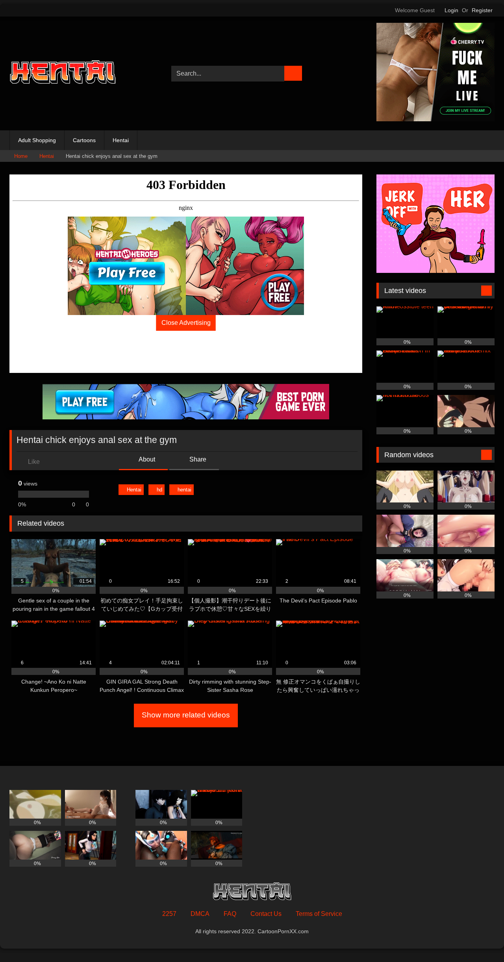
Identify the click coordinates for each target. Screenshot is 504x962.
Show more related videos (186, 715)
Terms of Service (319, 913)
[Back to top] (480, 938)
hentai (184, 490)
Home (21, 156)
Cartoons (84, 140)
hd (159, 490)
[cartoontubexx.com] (62, 73)
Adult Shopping (37, 140)
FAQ (230, 913)
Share (197, 459)
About (146, 459)
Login (451, 10)
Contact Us (266, 913)
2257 (169, 913)
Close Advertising (186, 322)
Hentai (121, 140)
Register (482, 10)
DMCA (200, 913)
